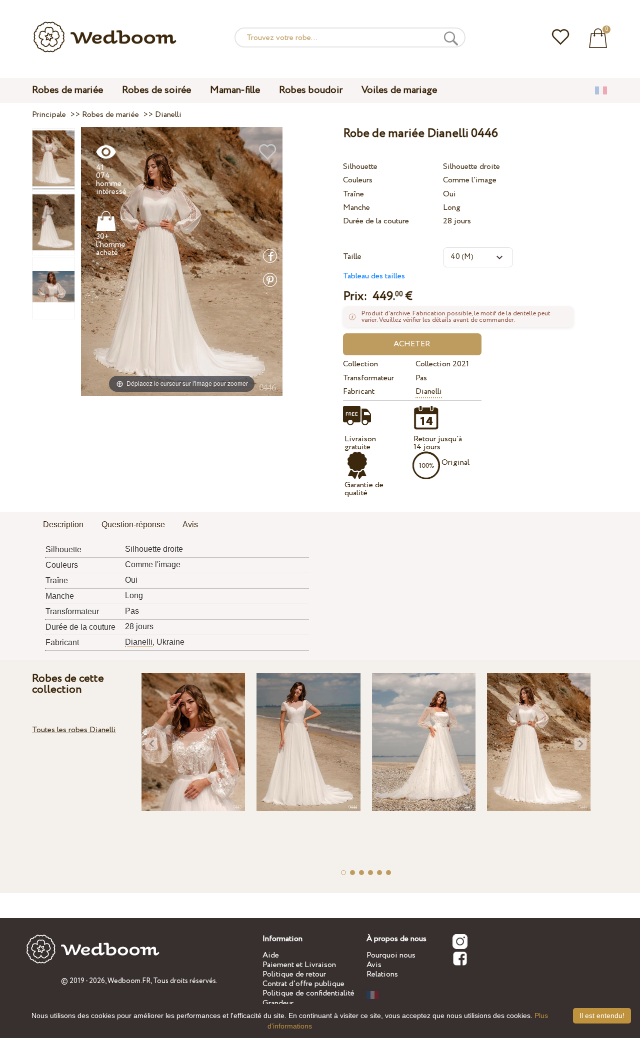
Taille (352, 256)
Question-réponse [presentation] (133, 524)
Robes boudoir (310, 90)
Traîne (353, 194)
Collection (360, 364)
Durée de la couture (376, 221)
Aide (270, 955)
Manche (356, 207)
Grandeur (278, 1003)
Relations (382, 974)
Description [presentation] (63, 524)
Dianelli (429, 391)
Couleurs (357, 180)
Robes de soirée (156, 90)
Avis (374, 965)
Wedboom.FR (129, 981)
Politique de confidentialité (308, 993)
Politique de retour (294, 974)
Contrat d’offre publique (303, 984)
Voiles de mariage (399, 90)
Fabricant (358, 391)
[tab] (63, 525)
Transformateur (368, 378)
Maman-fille (235, 90)
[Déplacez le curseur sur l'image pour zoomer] (181, 261)
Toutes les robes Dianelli (74, 730)
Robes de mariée (67, 90)
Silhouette (360, 166)
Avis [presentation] (190, 524)
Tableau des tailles (374, 276)
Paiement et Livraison (299, 965)
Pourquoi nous (391, 955)
